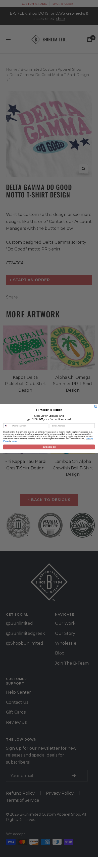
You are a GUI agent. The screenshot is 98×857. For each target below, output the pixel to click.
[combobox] (7, 425)
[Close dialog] (95, 406)
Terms (14, 441)
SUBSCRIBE (49, 447)
